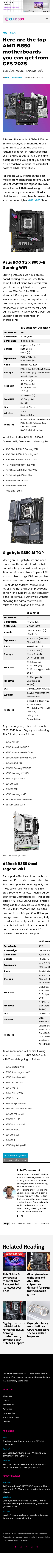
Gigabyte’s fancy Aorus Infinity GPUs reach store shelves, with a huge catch (38, 1329)
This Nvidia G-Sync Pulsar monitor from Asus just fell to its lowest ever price (12, 1282)
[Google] (37, 1546)
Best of (6, 1437)
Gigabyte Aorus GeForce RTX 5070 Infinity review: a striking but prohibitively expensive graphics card (25, 1503)
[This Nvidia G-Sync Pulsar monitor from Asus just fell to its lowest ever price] (14, 1261)
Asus (29, 1223)
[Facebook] (15, 1546)
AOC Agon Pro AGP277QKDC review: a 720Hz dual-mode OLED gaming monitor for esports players (26, 1489)
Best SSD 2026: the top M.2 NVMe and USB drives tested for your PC (24, 1454)
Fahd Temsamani (13, 77)
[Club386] (14, 19)
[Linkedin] (18, 1216)
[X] (22, 1216)
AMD (5, 33)
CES (36, 1223)
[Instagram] (21, 1546)
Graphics (7, 1497)
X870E (38, 200)
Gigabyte (44, 1223)
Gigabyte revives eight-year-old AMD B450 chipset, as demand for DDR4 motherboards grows (38, 1284)
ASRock (21, 1223)
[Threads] (32, 1546)
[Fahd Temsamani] (9, 1193)
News (13, 33)
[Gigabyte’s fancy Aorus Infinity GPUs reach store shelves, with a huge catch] (38, 1310)
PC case (6, 1511)
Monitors (7, 1482)
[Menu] (46, 19)
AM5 (13, 1223)
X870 (31, 200)
